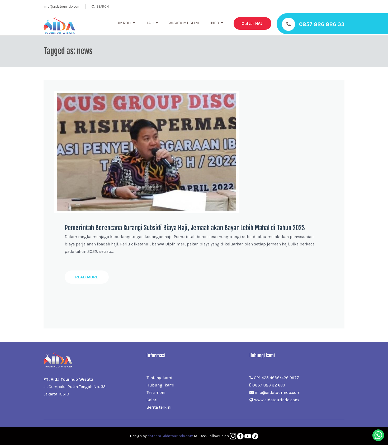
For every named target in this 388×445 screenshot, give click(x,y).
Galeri (152, 399)
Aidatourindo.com (178, 436)
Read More (86, 276)
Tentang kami (159, 377)
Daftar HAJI (252, 23)
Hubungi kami (160, 385)
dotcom (154, 436)
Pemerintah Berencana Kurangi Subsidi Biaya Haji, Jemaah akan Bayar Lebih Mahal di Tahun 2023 (185, 228)
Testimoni (155, 392)
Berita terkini (159, 407)
